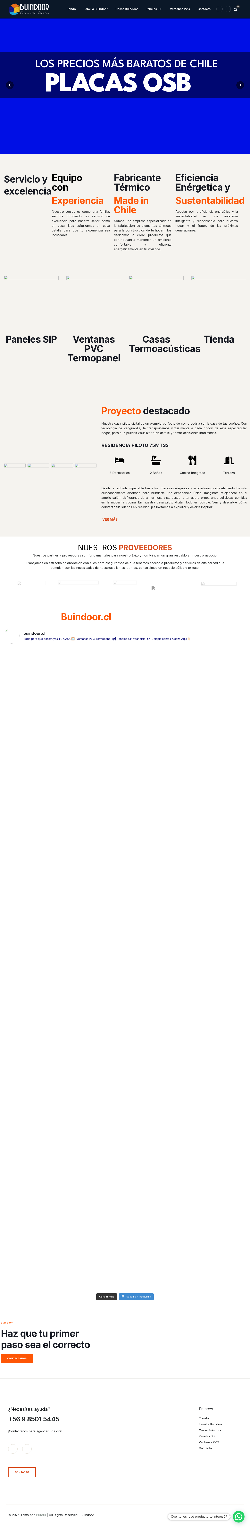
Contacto (205, 1448)
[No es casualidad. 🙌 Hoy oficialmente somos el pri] (33, 976)
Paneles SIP (207, 1436)
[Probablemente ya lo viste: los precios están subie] (216, 1109)
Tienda (204, 1418)
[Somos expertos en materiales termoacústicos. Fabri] (155, 1091)
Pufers (41, 1515)
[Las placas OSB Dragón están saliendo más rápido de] (33, 1212)
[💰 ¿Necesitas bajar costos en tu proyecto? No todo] (155, 845)
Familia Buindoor (211, 1424)
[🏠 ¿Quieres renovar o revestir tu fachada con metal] (155, 709)
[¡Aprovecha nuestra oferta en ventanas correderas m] (33, 826)
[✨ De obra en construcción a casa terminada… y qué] (33, 714)
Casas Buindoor (210, 1430)
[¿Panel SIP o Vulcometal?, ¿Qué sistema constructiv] (33, 1095)
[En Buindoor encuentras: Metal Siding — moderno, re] (94, 1222)
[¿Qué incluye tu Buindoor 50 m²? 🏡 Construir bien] (94, 1102)
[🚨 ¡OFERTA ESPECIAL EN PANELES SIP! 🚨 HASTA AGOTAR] (94, 819)
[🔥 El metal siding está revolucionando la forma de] (94, 971)
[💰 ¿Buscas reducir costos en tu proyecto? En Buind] (216, 833)
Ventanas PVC (209, 1442)
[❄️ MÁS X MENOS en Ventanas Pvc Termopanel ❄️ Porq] (216, 966)
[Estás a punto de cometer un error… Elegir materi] (155, 1233)
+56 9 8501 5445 (33, 1419)
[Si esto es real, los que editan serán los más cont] (94, 676)
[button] (239, 1517)
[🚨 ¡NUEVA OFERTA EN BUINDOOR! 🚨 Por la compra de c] (155, 969)
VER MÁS (110, 519)
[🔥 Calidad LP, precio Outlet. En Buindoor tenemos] (216, 709)
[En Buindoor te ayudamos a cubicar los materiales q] (216, 1229)
